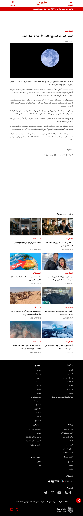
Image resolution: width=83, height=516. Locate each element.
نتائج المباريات (68, 437)
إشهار (71, 393)
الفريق (71, 370)
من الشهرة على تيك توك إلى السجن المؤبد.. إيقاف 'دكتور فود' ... (60, 278)
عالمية (38, 381)
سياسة (38, 385)
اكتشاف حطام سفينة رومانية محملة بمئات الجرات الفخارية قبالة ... (27, 347)
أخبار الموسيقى (35, 429)
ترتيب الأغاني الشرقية (33, 437)
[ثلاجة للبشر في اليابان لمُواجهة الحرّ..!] (25, 226)
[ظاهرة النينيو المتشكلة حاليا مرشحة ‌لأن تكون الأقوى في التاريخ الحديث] (25, 261)
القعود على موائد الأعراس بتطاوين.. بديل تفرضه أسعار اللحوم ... (25, 313)
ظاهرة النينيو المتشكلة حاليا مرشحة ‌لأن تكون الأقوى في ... (26, 278)
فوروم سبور (69, 444)
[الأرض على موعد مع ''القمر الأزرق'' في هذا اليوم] (41, 60)
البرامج (70, 374)
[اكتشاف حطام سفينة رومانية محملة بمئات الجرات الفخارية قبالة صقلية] (25, 330)
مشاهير (38, 412)
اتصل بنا (70, 389)
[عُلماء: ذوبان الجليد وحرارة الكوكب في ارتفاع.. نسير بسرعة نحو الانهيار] (57, 330)
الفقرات (70, 465)
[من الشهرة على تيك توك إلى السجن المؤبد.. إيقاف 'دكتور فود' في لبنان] (57, 261)
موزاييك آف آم (36, 397)
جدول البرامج (68, 377)
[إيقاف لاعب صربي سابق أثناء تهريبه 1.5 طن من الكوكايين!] (57, 295)
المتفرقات (69, 31)
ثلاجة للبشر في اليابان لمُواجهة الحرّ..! (27, 242)
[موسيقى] (70, 510)
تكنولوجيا (37, 408)
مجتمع (38, 420)
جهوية (38, 377)
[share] (78, 500)
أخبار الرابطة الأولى (66, 433)
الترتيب (70, 441)
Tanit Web (19, 501)
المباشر (70, 385)
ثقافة (39, 393)
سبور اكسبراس (68, 448)
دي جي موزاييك (35, 444)
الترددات (70, 381)
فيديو (39, 465)
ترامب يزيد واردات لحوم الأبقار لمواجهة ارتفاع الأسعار (53, 9)
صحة (39, 370)
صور (39, 461)
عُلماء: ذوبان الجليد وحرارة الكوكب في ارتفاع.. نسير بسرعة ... (59, 347)
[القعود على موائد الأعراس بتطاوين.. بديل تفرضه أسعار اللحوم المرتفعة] (25, 295)
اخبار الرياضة (68, 429)
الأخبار (70, 469)
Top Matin (61, 509)
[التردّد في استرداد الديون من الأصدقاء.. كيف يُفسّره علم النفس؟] (57, 226)
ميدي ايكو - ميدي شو (33, 401)
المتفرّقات (37, 404)
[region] (41, 19)
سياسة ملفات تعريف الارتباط (62, 397)
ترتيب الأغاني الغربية (33, 441)
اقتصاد (38, 389)
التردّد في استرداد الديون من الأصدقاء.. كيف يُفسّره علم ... (59, 244)
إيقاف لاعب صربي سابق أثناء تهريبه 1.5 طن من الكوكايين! (59, 313)
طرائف (38, 416)
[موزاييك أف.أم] (42, 3)
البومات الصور (68, 452)
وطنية (38, 374)
